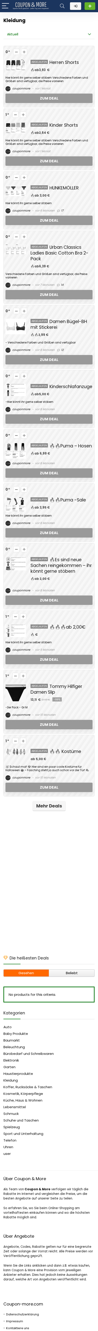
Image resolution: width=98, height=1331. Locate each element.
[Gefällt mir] (24, 52)
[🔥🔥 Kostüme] (15, 751)
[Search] (62, 6)
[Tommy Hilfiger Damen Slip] (15, 686)
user (7, 1153)
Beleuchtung (14, 1047)
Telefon (9, 1140)
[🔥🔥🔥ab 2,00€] (15, 626)
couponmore (21, 88)
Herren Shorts (64, 62)
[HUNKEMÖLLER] (15, 187)
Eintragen (90, 6)
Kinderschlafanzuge (70, 387)
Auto (7, 1027)
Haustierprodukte (18, 1073)
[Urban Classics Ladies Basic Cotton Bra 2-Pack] (15, 247)
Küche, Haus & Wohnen (22, 1100)
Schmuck (11, 1113)
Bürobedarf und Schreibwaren (28, 1053)
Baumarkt (11, 1040)
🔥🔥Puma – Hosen (70, 446)
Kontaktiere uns (17, 1328)
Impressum (14, 1321)
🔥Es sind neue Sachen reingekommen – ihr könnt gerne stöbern (61, 565)
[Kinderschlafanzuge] (15, 386)
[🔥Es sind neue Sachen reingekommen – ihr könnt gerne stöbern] (15, 559)
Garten (9, 1067)
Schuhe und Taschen (21, 1120)
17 (62, 210)
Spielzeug (11, 1127)
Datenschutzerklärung (22, 1314)
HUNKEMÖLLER (64, 188)
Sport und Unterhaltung (23, 1133)
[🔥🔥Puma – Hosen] (15, 445)
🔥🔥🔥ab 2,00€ (67, 627)
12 (62, 350)
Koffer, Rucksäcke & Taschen (27, 1087)
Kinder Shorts (63, 125)
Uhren (8, 1147)
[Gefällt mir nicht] (16, 52)
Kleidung (10, 1080)
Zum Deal (49, 98)
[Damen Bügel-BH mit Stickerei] (15, 321)
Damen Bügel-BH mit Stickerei (59, 324)
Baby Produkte (15, 1033)
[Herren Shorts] (15, 62)
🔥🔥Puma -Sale (67, 500)
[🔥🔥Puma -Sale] (15, 499)
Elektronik (11, 1060)
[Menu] (5, 6)
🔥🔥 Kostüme (65, 751)
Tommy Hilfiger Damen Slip (56, 689)
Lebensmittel (14, 1107)
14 (62, 285)
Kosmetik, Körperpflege (23, 1093)
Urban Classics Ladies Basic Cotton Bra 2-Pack (59, 253)
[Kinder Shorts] (15, 125)
